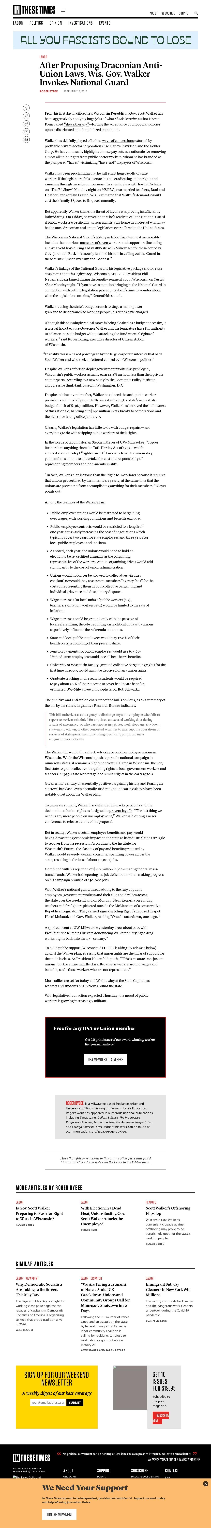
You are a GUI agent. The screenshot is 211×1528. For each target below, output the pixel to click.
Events (104, 23)
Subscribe (168, 13)
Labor (18, 23)
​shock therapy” (76, 124)
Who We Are (70, 1476)
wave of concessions (118, 140)
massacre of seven (94, 242)
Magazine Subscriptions (145, 1476)
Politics (36, 23)
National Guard (153, 216)
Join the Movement (59, 1514)
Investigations (80, 23)
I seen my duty (77, 259)
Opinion (56, 23)
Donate (183, 13)
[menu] (63, 10)
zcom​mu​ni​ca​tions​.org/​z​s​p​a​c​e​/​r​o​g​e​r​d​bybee (96, 1131)
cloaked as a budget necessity (139, 322)
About (154, 13)
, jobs (107, 859)
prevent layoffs (120, 810)
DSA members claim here (105, 1059)
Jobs (167, 1477)
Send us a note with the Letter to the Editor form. (115, 1162)
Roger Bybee (49, 91)
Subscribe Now (161, 1418)
